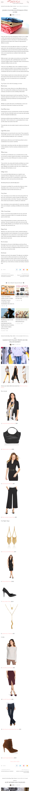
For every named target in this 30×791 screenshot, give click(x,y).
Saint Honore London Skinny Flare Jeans (11, 729)
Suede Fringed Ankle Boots (8, 757)
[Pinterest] (23, 269)
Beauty (15, 780)
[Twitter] (20, 269)
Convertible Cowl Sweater (7, 667)
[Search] (27, 2)
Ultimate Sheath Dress (6, 581)
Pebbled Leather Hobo (6, 449)
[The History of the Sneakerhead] (22, 313)
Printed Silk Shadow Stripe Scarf (8, 423)
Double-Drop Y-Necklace (7, 633)
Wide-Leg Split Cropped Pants (8, 517)
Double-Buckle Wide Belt (7, 483)
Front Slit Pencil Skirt (7, 699)
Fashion (15, 8)
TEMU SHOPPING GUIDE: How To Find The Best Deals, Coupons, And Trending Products (7, 300)
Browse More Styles (15, 761)
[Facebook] (16, 269)
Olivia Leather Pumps (6, 601)
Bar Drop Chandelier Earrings (8, 551)
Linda (13, 14)
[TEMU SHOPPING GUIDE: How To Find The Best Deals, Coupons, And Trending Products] (8, 290)
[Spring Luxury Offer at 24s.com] (22, 290)
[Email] (27, 269)
